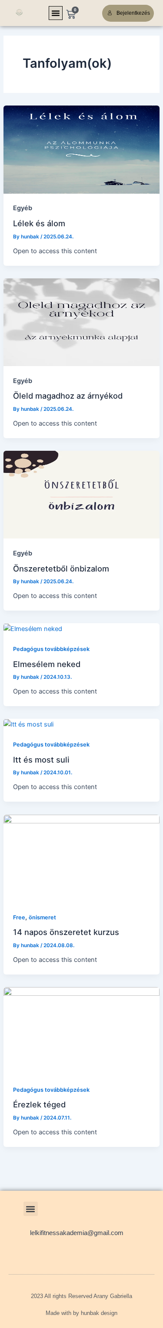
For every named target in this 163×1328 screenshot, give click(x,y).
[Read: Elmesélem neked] (32, 628)
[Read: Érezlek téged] (81, 1030)
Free (19, 917)
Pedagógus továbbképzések (51, 649)
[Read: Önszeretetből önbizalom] (81, 494)
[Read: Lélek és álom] (81, 149)
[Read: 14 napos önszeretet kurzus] (81, 858)
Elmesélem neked (46, 664)
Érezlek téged (39, 1104)
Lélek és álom (39, 223)
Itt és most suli (41, 759)
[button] (56, 13)
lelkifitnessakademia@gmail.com (76, 1232)
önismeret (42, 917)
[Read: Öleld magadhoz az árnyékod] (81, 322)
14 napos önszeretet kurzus (66, 932)
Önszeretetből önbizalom (61, 568)
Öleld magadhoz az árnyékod (68, 395)
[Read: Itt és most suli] (28, 724)
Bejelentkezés (133, 13)
